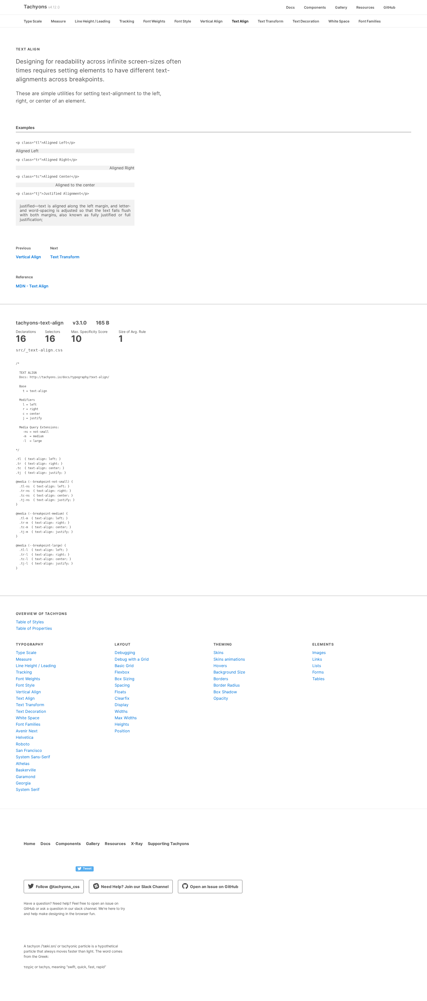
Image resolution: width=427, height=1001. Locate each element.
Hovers (220, 665)
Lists (316, 665)
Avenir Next (27, 730)
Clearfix (122, 698)
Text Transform (270, 21)
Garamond (25, 776)
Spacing (122, 685)
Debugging (125, 652)
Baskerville (26, 769)
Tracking (126, 21)
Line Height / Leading (92, 21)
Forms (318, 672)
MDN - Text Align (32, 285)
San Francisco (29, 750)
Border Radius (227, 685)
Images (319, 652)
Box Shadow (225, 691)
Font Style (182, 21)
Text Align (240, 21)
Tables (318, 678)
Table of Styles (30, 621)
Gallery (341, 7)
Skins (218, 652)
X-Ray (137, 843)
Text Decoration (306, 21)
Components (315, 7)
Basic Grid (124, 665)
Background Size (229, 672)
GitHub (389, 7)
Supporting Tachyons (168, 843)
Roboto (23, 743)
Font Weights (154, 21)
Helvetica (24, 737)
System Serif (28, 789)
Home (29, 843)
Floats (120, 691)
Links (317, 659)
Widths (121, 711)
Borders (221, 678)
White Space (338, 21)
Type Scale (33, 21)
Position (122, 730)
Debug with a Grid (132, 659)
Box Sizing (124, 678)
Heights (122, 724)
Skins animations (229, 659)
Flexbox (122, 672)
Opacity (221, 698)
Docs (290, 7)
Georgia (23, 783)
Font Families (370, 21)
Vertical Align (211, 21)
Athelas (22, 763)
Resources (365, 7)
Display (121, 704)
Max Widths (126, 717)
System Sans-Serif (33, 756)
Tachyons (42, 7)
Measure (58, 21)
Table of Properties (34, 628)
